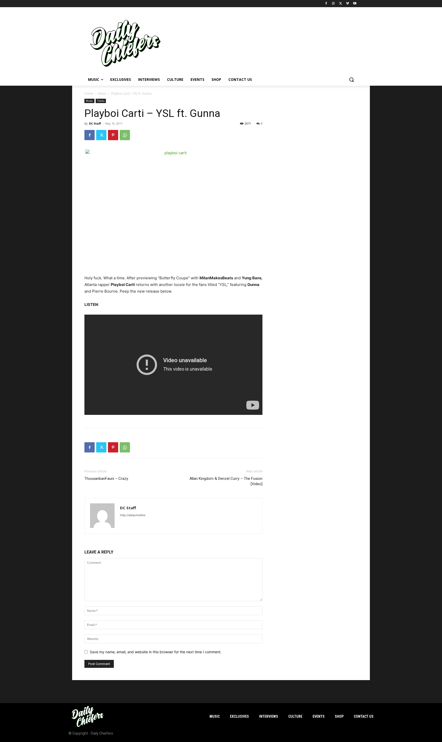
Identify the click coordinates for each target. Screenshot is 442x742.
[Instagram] (333, 4)
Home (88, 93)
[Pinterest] (113, 135)
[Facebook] (326, 4)
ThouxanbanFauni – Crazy (106, 478)
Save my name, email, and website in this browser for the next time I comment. (156, 652)
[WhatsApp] (125, 135)
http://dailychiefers (133, 515)
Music (102, 93)
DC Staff (95, 123)
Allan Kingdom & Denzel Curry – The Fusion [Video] (226, 481)
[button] (351, 79)
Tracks (100, 101)
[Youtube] (355, 4)
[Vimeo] (347, 4)
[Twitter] (341, 4)
